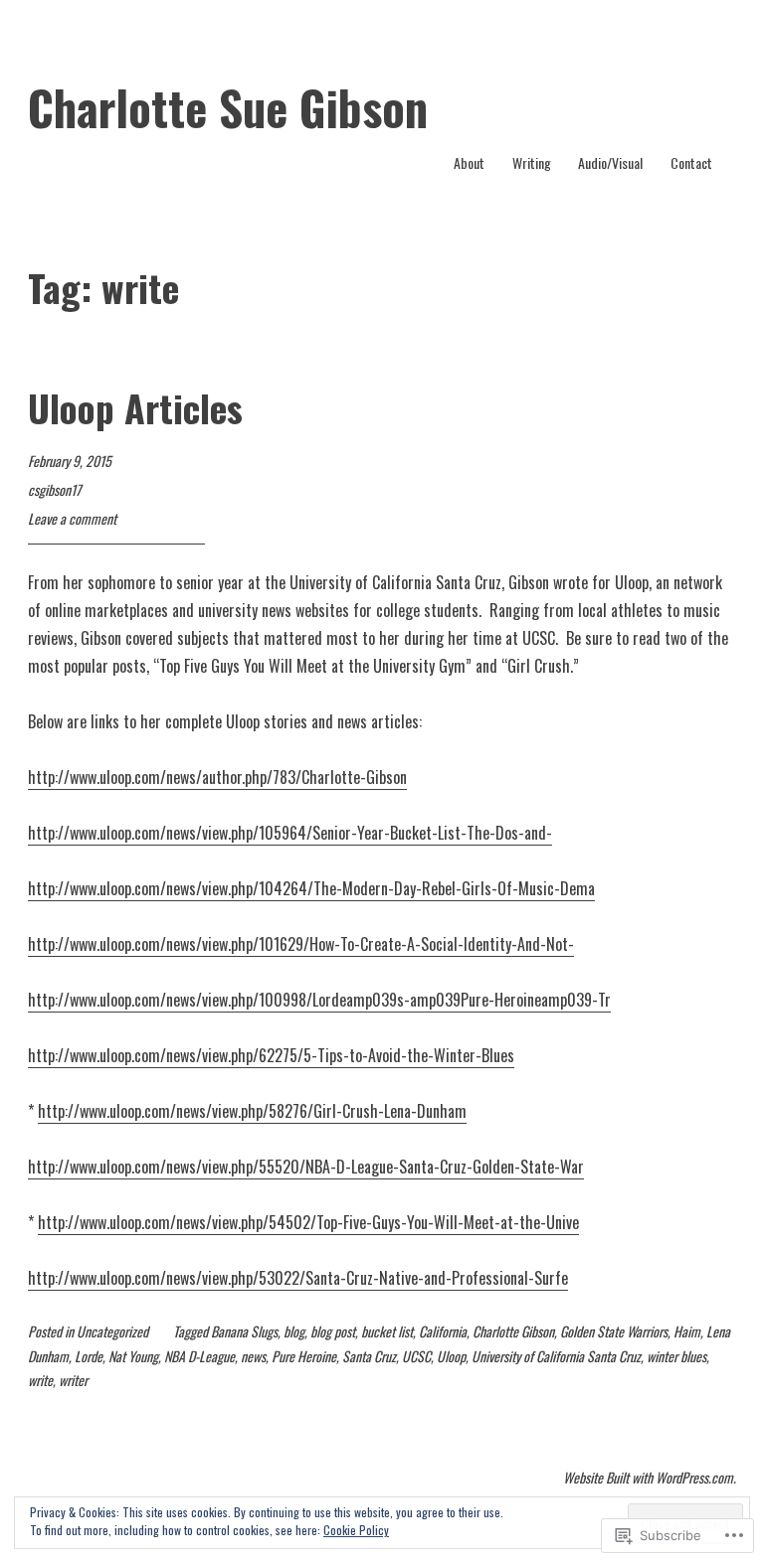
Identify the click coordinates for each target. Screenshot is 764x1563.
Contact (691, 162)
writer (73, 1379)
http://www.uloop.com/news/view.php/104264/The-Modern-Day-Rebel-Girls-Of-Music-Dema (311, 888)
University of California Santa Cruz (556, 1355)
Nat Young (133, 1355)
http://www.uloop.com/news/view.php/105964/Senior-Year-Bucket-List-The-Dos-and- (290, 833)
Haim (686, 1331)
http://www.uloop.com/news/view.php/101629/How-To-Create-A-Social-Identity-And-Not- (301, 944)
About (469, 162)
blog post (332, 1331)
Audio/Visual (610, 162)
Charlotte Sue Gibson (228, 107)
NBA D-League (199, 1355)
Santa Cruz (369, 1355)
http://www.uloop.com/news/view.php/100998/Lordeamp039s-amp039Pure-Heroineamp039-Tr (319, 1000)
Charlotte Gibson (513, 1331)
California (443, 1331)
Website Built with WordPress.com (648, 1477)
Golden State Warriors (614, 1331)
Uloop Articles (135, 407)
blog (294, 1331)
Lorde (88, 1355)
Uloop (451, 1355)
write (40, 1379)
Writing (531, 162)
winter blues (676, 1355)
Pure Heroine (304, 1355)
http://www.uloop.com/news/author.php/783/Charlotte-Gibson (217, 777)
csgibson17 (54, 489)
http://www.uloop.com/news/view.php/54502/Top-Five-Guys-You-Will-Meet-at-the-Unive (308, 1222)
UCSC (416, 1355)
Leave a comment (72, 518)
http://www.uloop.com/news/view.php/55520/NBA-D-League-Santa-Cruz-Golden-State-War (306, 1166)
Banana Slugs (244, 1331)
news (253, 1355)
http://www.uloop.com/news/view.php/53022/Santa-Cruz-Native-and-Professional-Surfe (298, 1278)
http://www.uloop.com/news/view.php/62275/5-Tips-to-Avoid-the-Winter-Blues (271, 1055)
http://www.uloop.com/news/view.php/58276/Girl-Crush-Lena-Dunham (252, 1111)
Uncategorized (112, 1331)
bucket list (387, 1331)
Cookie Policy (356, 1529)
